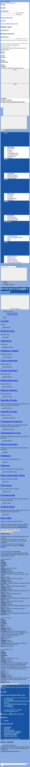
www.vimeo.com (5, 617)
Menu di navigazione (15, 308)
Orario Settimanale (9, 360)
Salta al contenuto (5, 1)
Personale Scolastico (12, 314)
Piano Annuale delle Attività (13, 475)
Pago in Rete (6, 518)
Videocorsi (5, 465)
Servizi (6, 283)
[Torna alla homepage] (15, 102)
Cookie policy (7, 727)
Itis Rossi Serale (7, 331)
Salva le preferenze (13, 684)
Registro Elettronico (9, 380)
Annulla (3, 100)
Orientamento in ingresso (11, 421)
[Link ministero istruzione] (8, 3)
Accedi (3, 4)
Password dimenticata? (7, 17)
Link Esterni (6, 341)
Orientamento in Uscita (11, 433)
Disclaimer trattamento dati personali (10, 751)
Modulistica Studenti (9, 351)
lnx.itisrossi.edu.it (5, 559)
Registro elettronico (9, 444)
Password (19, 14)
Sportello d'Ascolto (9, 400)
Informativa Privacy (9, 730)
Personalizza (4, 530)
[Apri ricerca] (16, 109)
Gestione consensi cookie (10, 736)
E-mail (18, 38)
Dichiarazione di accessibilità (11, 733)
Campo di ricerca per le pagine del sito (11, 265)
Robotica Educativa (9, 390)
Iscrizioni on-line (8, 495)
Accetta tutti (6, 532)
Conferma (9, 100)
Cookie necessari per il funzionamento (11, 551)
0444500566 (9, 699)
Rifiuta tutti (14, 530)
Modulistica (6, 456)
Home (5, 281)
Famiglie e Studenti (12, 313)
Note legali (7, 728)
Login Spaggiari (15, 45)
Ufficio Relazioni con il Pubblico (12, 731)
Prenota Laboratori (9, 370)
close (2, 130)
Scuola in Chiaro (8, 507)
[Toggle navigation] (14, 122)
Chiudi (2, 55)
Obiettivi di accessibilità (10, 734)
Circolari (5, 321)
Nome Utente (20, 13)
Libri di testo (6, 485)
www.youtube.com (6, 649)
